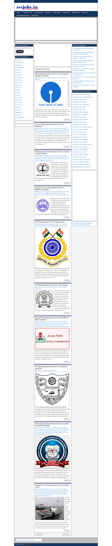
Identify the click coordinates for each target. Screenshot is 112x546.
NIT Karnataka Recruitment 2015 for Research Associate (51, 367)
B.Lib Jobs (44, 130)
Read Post (67, 119)
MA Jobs (47, 133)
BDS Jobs (42, 131)
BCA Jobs (37, 131)
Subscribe (19, 51)
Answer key (85, 12)
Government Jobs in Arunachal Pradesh (82, 97)
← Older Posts (38, 534)
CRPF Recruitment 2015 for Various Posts (50, 222)
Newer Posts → (67, 534)
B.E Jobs (61, 128)
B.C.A (50, 128)
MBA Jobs (52, 133)
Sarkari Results (57, 12)
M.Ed (51, 432)
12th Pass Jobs (20, 62)
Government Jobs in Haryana (80, 124)
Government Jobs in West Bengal (81, 164)
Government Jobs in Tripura (79, 157)
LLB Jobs (18, 95)
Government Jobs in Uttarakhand (81, 162)
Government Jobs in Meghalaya (80, 139)
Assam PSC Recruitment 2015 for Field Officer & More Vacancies (52, 319)
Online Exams (34, 15)
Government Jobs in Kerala (79, 132)
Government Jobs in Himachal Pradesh (82, 127)
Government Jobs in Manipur (80, 137)
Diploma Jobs (55, 224)
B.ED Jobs (18, 85)
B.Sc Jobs (49, 130)
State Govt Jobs (27, 12)
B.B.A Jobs (45, 128)
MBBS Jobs (58, 225)
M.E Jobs (63, 131)
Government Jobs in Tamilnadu (80, 119)
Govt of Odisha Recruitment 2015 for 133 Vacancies (49, 125)
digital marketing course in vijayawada (82, 167)
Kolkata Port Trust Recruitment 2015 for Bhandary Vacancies (49, 189)
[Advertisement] (55, 28)
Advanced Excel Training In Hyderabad (82, 223)
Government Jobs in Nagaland (80, 147)
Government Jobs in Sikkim (79, 152)
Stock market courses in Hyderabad (81, 224)
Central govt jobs (38, 12)
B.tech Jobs (39, 77)
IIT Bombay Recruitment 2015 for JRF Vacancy (51, 285)
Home (18, 12)
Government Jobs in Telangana (80, 154)
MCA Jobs (37, 79)
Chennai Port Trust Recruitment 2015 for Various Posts (52, 486)
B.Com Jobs (55, 128)
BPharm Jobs (49, 131)
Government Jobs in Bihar (79, 102)
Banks (44, 77)
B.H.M (39, 130)
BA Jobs (61, 130)
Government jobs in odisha (79, 117)
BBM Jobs (66, 130)
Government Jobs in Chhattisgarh (81, 104)
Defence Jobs (75, 12)
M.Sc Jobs (57, 77)
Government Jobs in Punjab (79, 134)
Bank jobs (48, 12)
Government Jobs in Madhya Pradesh (82, 144)
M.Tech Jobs (64, 77)
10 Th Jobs (18, 60)
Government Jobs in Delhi (79, 107)
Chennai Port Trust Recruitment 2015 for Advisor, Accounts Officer (52, 153)
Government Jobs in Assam (79, 99)
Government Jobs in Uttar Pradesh (81, 159)
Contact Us (27, 544)
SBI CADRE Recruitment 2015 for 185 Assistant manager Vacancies (51, 75)
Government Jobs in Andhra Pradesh (82, 94)
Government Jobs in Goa (79, 109)
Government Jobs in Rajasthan (80, 149)
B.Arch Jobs (39, 128)
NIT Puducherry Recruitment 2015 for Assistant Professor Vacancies (51, 425)
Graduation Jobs (50, 77)
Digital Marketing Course (22, 15)
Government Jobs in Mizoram (80, 142)
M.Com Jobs (46, 158)
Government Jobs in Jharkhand (80, 129)
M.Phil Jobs (56, 432)
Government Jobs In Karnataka (80, 112)
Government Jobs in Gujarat (80, 122)
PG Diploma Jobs (20, 117)
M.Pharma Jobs (39, 195)
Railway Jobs (66, 12)
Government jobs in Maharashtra (81, 114)
